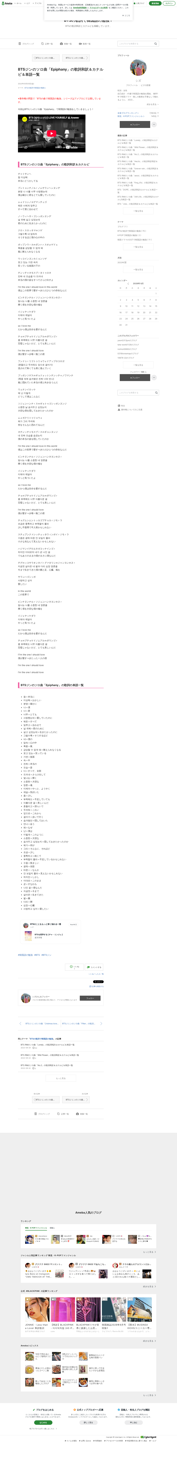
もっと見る (61, 1078)
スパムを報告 (72, 1441)
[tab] (36, 1228)
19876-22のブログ (126, 358)
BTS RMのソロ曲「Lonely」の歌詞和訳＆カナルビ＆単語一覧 (138, 141)
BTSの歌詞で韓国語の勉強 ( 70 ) (132, 231)
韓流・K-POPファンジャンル (130, 116)
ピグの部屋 (145, 85)
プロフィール (132, 85)
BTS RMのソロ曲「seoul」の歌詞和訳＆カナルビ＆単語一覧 (138, 176)
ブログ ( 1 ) (122, 226)
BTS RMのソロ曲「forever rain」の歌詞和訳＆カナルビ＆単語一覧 (138, 169)
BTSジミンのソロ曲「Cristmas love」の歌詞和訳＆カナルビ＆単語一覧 (47, 58)
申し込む (133, 1422)
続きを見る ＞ (153, 104)
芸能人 (52, 1228)
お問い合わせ (86, 1441)
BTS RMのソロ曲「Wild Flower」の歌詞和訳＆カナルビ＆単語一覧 (138, 148)
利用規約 (98, 1441)
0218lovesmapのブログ (128, 353)
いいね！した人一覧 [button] (96, 974)
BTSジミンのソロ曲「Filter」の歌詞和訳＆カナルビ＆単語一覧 (78, 58)
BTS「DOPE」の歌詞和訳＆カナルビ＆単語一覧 (138, 191)
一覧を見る (138, 211)
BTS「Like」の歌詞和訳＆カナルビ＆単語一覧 (138, 204)
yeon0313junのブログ (127, 340)
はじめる (43, 1422)
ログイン (169, 3)
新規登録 (155, 3)
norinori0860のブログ (127, 349)
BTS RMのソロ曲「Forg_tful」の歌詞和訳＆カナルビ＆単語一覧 (138, 184)
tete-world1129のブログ (128, 344)
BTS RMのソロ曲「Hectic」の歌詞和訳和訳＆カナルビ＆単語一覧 (138, 162)
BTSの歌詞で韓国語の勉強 (35, 88)
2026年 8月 (138, 283)
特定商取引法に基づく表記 (137, 1441)
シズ (138, 80)
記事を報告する (98, 986)
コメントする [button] (96, 967)
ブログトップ (28, 44)
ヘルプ (153, 1441)
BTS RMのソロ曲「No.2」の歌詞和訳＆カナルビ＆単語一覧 (138, 155)
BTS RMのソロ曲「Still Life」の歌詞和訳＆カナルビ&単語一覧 (138, 198)
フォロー (90, 998)
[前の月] (128, 283)
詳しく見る (88, 1422)
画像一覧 (68, 44)
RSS (123, 406)
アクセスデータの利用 (114, 1441)
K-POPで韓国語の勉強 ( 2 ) (129, 235)
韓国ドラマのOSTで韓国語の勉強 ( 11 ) (135, 239)
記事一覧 (49, 44)
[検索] (155, 44)
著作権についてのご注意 (131, 409)
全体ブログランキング (127, 113)
